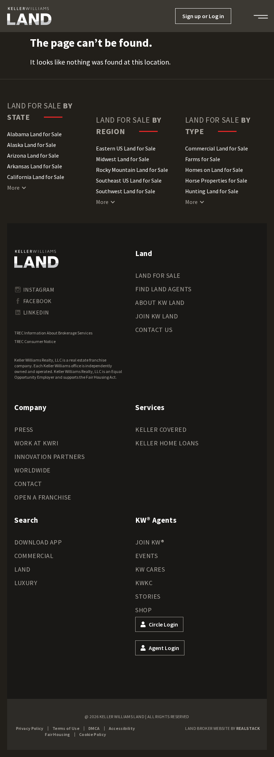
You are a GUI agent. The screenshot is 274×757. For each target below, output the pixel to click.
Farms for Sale (202, 159)
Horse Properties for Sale (216, 180)
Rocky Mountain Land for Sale (132, 169)
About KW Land (159, 302)
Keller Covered (161, 429)
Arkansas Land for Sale (34, 166)
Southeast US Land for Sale (129, 180)
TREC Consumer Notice (35, 341)
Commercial (33, 556)
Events (146, 556)
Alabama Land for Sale (34, 134)
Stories (148, 596)
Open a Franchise (42, 497)
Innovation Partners (49, 456)
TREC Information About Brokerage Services (53, 333)
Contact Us (153, 330)
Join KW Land (156, 316)
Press (23, 429)
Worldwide (32, 470)
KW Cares (150, 569)
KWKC (143, 583)
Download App (38, 542)
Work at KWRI (36, 443)
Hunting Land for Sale (211, 191)
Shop (143, 610)
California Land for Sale (35, 176)
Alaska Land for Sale (31, 144)
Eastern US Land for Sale (126, 148)
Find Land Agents (163, 289)
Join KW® (149, 542)
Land (22, 569)
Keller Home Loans (166, 443)
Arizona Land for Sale (33, 155)
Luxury (25, 583)
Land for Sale (158, 275)
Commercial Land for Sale (216, 148)
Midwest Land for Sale (122, 159)
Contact (28, 484)
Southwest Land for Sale (125, 191)
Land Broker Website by (222, 728)
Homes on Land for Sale (214, 169)
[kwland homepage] (36, 259)
